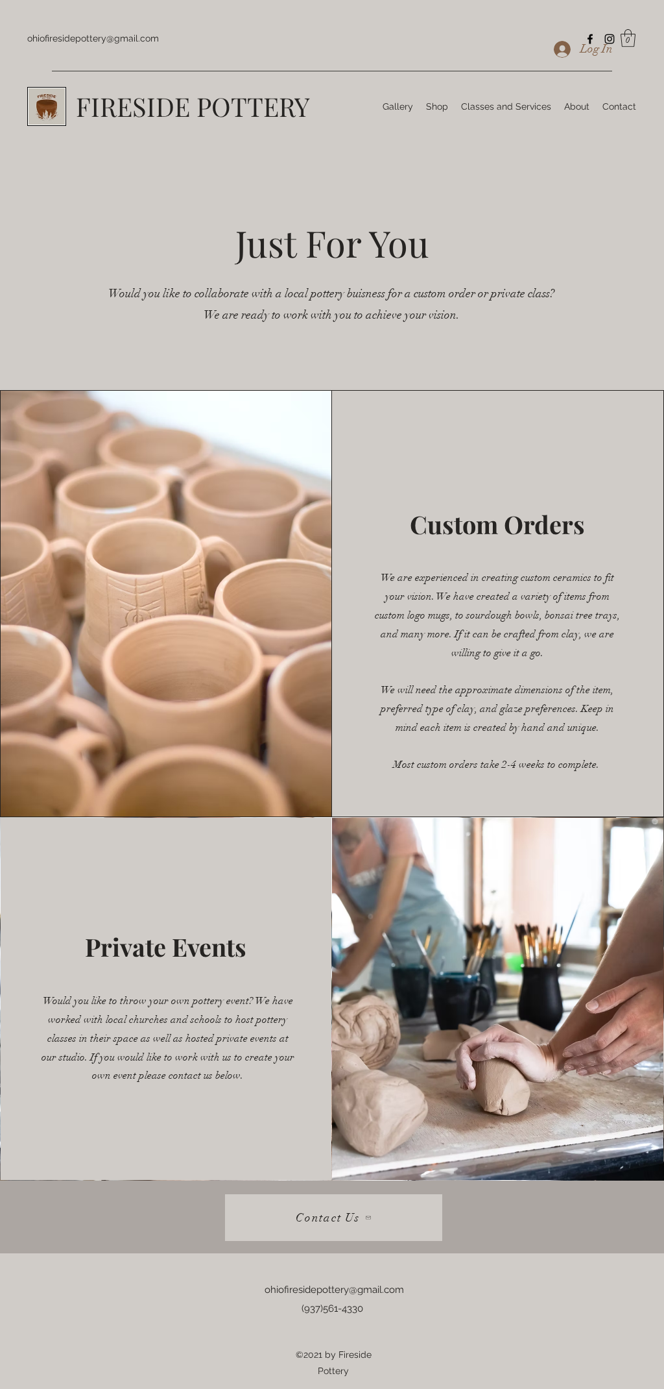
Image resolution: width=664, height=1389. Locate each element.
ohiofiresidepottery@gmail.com (93, 38)
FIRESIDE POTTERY (193, 106)
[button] (628, 38)
